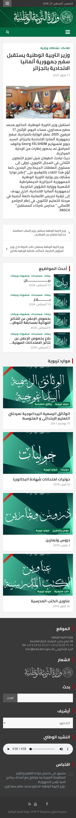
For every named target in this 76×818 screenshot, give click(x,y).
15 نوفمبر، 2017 (60, 423)
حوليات (65, 470)
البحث (10, 697)
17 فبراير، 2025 (61, 75)
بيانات (47, 276)
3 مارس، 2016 (61, 545)
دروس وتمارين (61, 530)
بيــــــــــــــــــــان (37, 280)
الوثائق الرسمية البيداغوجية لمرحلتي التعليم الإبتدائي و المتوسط (39, 416)
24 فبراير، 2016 (61, 606)
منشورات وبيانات (20, 276)
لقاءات (65, 48)
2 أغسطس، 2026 (40, 347)
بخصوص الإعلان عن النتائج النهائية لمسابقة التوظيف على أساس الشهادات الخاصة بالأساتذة (28, 324)
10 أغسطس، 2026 (40, 304)
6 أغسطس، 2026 (40, 327)
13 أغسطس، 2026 (40, 285)
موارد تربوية (59, 361)
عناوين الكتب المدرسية (50, 601)
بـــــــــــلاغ (42, 299)
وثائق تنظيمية (43, 404)
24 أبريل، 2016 (61, 484)
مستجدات (37, 276)
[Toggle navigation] (67, 32)
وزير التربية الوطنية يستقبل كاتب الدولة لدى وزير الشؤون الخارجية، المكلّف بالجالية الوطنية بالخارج (37, 248)
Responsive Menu (7, 3)
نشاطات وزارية (49, 48)
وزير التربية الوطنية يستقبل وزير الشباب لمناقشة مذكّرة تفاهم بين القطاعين (39, 232)
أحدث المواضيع (53, 268)
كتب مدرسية (61, 591)
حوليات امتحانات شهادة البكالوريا (41, 479)
